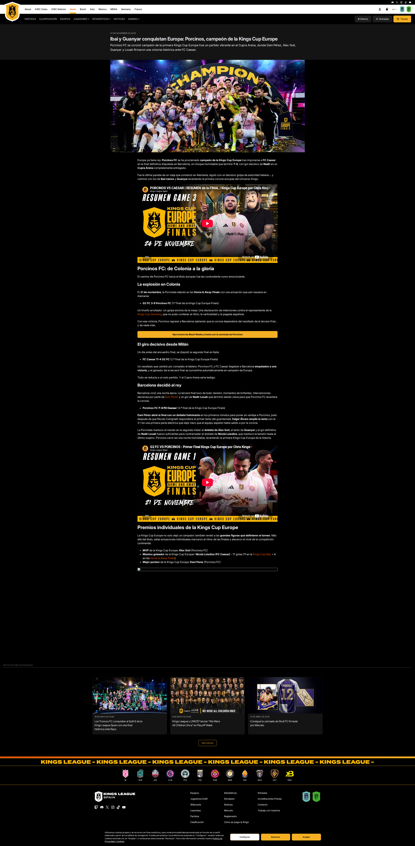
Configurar (245, 837)
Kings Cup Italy (262, 554)
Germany (126, 9)
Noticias (119, 19)
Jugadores (80, 19)
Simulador (229, 798)
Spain (73, 9)
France (138, 9)
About (28, 9)
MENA (113, 9)
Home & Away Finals (162, 558)
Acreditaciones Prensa (270, 798)
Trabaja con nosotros (269, 810)
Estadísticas (100, 19)
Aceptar (306, 837)
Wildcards (195, 804)
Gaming (132, 19)
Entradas (262, 793)
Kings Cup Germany (149, 314)
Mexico (103, 9)
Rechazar (275, 837)
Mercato (228, 810)
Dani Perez (171, 397)
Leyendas (195, 810)
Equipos (65, 19)
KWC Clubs (41, 9)
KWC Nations (58, 9)
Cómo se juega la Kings (236, 822)
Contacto (262, 804)
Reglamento (230, 816)
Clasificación (48, 19)
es (393, 9)
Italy (92, 9)
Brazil (83, 9)
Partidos (30, 19)
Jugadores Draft (199, 798)
